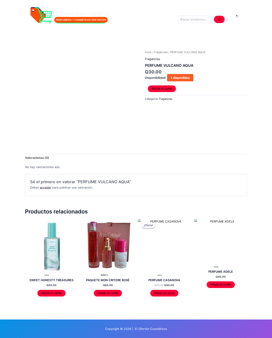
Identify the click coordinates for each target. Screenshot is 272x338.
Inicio (148, 52)
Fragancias (161, 52)
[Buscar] (219, 19)
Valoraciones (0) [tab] (37, 158)
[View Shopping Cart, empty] (233, 19)
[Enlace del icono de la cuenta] (244, 19)
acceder (45, 187)
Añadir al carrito (162, 88)
